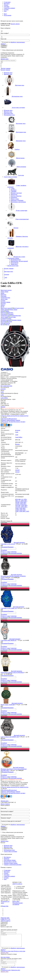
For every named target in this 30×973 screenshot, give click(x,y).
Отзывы (6, 9)
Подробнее (4, 550)
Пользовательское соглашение (17, 903)
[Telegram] (11, 425)
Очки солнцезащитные (22, 219)
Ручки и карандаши (21, 210)
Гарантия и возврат (9, 8)
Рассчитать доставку (19, 421)
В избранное (4, 553)
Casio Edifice (4, 397)
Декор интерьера (21, 166)
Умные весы (14, 264)
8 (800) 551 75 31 (5, 919)
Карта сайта (15, 901)
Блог (5, 11)
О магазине (7, 2)
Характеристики (5, 315)
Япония (3, 406)
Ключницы (14, 197)
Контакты (7, 3)
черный (17, 470)
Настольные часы (21, 132)
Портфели (13, 190)
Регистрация (7, 15)
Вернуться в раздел (6, 308)
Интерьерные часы (17, 96)
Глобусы (17, 149)
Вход (5, 14)
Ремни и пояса (15, 199)
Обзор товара (4, 309)
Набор (2, 311)
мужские (3, 388)
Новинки (6, 858)
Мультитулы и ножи (19, 256)
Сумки (12, 188)
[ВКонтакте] (2, 425)
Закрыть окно (4, 59)
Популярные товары (10, 860)
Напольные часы (21, 140)
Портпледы (14, 194)
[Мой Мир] (6, 425)
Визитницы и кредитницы (18, 202)
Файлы (3, 323)
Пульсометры (14, 262)
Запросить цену (15, 970)
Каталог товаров (5, 68)
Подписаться (13, 418)
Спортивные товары (13, 258)
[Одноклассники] (4, 425)
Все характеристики (6, 386)
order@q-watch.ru (17, 883)
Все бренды (7, 857)
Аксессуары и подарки (18, 107)
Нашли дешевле (15, 420)
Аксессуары (4, 317)
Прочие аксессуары (12, 265)
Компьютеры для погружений (19, 261)
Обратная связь (5, 917)
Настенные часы (20, 123)
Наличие (3, 321)
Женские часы (8, 74)
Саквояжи (13, 191)
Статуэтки (21, 175)
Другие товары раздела (21, 415)
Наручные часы (19, 85)
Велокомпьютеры (16, 259)
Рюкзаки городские (16, 193)
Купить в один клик (19, 951)
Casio (2, 391)
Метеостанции (20, 158)
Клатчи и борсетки (16, 196)
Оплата (6, 5)
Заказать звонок (15, 23)
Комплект (3, 312)
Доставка (6, 6)
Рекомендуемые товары (10, 863)
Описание (3, 314)
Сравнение (13, 551)
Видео (2, 324)
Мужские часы (8, 72)
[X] (9, 425)
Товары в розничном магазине (12, 864)
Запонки (16, 227)
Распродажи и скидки (10, 861)
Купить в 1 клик (5, 551)
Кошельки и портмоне (17, 200)
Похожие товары (5, 320)
